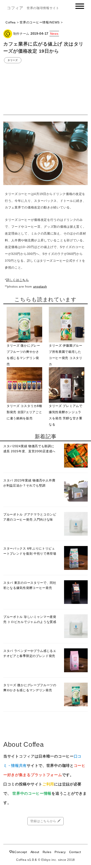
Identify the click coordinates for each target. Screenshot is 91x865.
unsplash (40, 286)
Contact (75, 852)
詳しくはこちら (17, 280)
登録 (66, 784)
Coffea (11, 22)
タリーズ (13, 60)
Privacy (60, 852)
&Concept (19, 852)
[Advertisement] (45, 89)
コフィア (15, 8)
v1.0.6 (32, 859)
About (35, 852)
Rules (47, 852)
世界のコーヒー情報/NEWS (40, 22)
